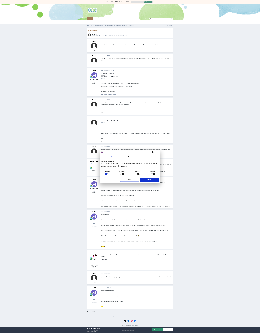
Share (159, 35)
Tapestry (127, 1)
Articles (116, 1)
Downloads (102, 21)
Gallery (96, 21)
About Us (121, 1)
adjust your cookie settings (128, 329)
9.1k (94, 263)
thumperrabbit (93, 161)
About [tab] (150, 156)
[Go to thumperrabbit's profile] (94, 166)
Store (107, 18)
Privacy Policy (127, 323)
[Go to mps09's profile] (94, 75)
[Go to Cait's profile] (94, 257)
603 (94, 82)
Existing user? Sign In (137, 1)
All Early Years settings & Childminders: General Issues (115, 35)
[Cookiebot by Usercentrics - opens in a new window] (153, 152)
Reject (129, 179)
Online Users (90, 21)
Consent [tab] (110, 156)
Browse (90, 18)
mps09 (94, 70)
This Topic (166, 18)
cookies (96, 329)
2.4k (95, 173)
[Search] (171, 19)
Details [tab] (130, 156)
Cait (94, 252)
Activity (95, 18)
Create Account (147, 1)
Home (107, 1)
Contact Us (133, 323)
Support (101, 18)
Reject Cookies (168, 329)
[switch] (122, 174)
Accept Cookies (157, 329)
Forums (109, 21)
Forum (111, 1)
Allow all (149, 179)
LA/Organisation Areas (118, 21)
